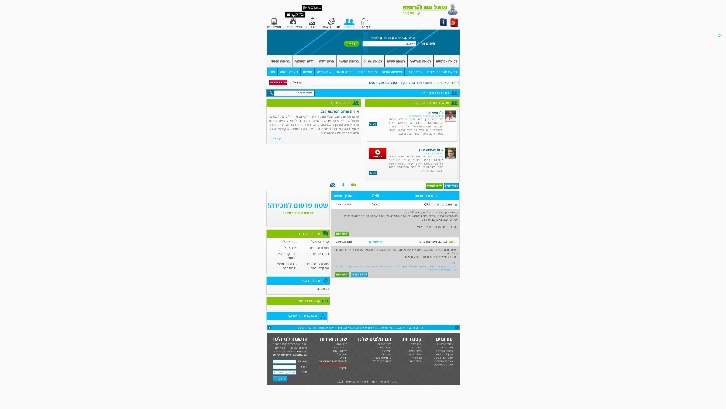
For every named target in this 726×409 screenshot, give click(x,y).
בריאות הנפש (280, 61)
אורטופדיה (324, 72)
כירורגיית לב (290, 248)
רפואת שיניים (373, 61)
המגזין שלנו (385, 354)
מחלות (307, 72)
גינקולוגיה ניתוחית (444, 351)
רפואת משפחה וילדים (442, 72)
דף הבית (448, 83)
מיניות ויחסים (367, 72)
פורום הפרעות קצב (411, 83)
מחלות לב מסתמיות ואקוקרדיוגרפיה (317, 266)
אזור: (304, 372)
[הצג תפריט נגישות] (719, 34)
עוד (272, 72)
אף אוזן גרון (415, 72)
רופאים (387, 38)
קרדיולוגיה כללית (319, 242)
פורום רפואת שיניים (443, 361)
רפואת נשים (416, 361)
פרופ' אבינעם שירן (431, 150)
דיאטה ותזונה (289, 72)
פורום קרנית (447, 347)
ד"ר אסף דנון (435, 112)
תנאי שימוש (341, 344)
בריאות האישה (349, 61)
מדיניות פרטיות (340, 347)
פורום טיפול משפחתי (381, 357)
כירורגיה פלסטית (445, 344)
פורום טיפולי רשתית (443, 364)
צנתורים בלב (289, 242)
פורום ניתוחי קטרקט (381, 361)
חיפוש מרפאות (384, 344)
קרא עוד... (276, 138)
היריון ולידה (416, 344)
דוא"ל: (303, 366)
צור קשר (343, 368)
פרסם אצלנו (341, 354)
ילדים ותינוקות (304, 61)
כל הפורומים (432, 83)
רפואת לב (323, 288)
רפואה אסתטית (446, 61)
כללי (410, 38)
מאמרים (375, 38)
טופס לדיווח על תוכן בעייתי (333, 364)
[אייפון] (295, 16)
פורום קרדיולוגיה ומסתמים (287, 256)
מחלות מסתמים (319, 248)
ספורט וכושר (345, 72)
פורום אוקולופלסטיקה (443, 357)
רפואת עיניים (396, 61)
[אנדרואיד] (312, 10)
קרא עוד (372, 124)
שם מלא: (302, 361)
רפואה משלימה (420, 61)
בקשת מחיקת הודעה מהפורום (333, 361)
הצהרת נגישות (340, 351)
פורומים (399, 38)
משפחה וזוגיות (392, 72)
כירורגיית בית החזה (317, 254)
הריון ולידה (326, 61)
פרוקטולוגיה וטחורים (443, 354)
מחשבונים (386, 351)
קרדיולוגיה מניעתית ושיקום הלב (285, 266)
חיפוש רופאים (385, 347)
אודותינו (343, 357)
